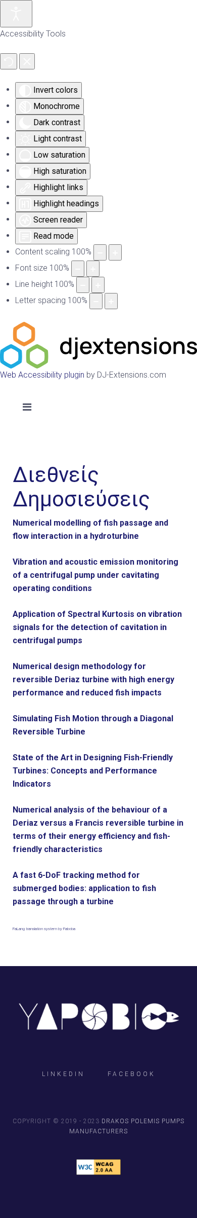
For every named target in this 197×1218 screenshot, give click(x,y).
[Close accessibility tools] (27, 61)
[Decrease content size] (100, 252)
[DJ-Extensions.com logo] (98, 344)
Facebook (132, 1074)
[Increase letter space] (111, 301)
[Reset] (8, 61)
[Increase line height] (98, 285)
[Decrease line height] (82, 285)
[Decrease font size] (77, 269)
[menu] (27, 407)
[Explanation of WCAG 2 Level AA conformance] (98, 1166)
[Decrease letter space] (96, 301)
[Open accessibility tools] (16, 13)
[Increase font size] (93, 269)
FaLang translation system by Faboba (44, 929)
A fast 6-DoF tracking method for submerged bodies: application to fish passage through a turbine (84, 888)
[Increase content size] (115, 252)
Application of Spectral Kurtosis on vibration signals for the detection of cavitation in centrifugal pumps (97, 627)
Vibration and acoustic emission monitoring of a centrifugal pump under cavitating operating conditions (95, 575)
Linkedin (63, 1074)
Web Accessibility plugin (42, 375)
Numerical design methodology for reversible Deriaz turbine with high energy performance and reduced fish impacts (93, 679)
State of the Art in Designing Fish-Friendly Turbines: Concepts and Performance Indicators (93, 771)
